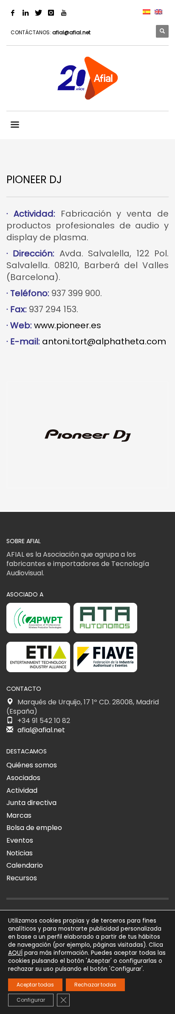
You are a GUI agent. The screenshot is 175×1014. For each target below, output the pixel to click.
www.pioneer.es (67, 325)
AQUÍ (15, 952)
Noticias (19, 853)
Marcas (18, 815)
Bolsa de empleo (34, 828)
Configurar (31, 999)
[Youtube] (63, 12)
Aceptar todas (35, 984)
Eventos (19, 840)
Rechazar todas (95, 984)
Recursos (21, 878)
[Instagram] (51, 12)
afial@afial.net (71, 32)
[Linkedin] (25, 12)
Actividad (21, 790)
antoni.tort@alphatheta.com (104, 341)
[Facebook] (12, 12)
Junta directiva (31, 803)
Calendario (24, 865)
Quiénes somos (31, 765)
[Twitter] (38, 12)
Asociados (23, 778)
